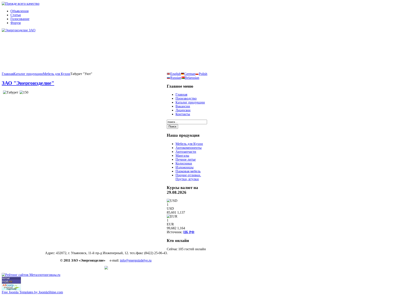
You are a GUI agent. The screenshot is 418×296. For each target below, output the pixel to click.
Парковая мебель (188, 171)
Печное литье (185, 159)
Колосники (183, 163)
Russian (175, 78)
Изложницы (184, 167)
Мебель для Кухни (56, 74)
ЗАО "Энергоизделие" (28, 83)
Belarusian (192, 78)
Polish (203, 74)
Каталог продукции (28, 74)
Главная (7, 74)
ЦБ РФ (188, 232)
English (175, 74)
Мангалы (182, 155)
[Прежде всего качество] (20, 3)
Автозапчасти (185, 151)
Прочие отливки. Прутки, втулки (188, 177)
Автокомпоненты (188, 148)
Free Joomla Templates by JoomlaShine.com (32, 292)
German (189, 74)
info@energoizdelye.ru (136, 260)
